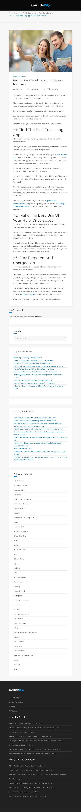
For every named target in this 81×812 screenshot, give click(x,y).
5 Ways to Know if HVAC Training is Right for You (27, 796)
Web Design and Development (24, 655)
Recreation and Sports (21, 614)
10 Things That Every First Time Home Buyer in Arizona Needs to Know (36, 741)
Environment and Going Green (24, 518)
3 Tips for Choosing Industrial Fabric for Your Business (33, 360)
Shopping (17, 637)
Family (16, 522)
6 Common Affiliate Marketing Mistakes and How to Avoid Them (37, 372)
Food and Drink (19, 527)
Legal (15, 564)
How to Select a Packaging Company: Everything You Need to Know (38, 366)
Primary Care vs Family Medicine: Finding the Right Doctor (31, 770)
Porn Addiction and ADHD (23, 449)
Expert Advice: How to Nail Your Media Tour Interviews (34, 369)
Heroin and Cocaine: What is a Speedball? (24, 792)
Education (17, 513)
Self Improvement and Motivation (25, 632)
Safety (16, 628)
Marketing (17, 568)
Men (15, 573)
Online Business (19, 582)
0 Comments (54, 89)
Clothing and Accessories (22, 499)
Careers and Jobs (19, 490)
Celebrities (17, 495)
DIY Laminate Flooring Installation (22, 732)
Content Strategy (15, 697)
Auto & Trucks (18, 481)
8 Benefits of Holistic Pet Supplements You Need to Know (31, 736)
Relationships (18, 619)
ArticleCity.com (14, 13)
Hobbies (16, 545)
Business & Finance (20, 485)
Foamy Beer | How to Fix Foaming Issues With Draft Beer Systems (34, 749)
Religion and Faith (20, 623)
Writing (16, 669)
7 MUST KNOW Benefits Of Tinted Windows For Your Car (31, 783)
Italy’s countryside (28, 294)
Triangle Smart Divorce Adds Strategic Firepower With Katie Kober (38, 429)
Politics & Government (21, 600)
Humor (16, 554)
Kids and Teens (19, 559)
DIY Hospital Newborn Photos (21, 745)
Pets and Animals (19, 591)
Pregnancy (17, 605)
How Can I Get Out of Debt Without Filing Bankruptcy (33, 380)
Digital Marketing (16, 702)
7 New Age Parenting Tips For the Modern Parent (28, 766)
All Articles (13, 711)
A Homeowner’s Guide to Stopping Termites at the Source (35, 420)
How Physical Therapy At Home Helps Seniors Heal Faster (35, 418)
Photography (18, 596)
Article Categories (29, 13)
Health (16, 541)
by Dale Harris (33, 89)
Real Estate (17, 609)
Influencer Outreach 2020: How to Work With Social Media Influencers (35, 728)
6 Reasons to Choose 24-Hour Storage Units (26, 723)
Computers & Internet (21, 504)
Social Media (18, 646)
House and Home (20, 550)
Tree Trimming (15, 779)
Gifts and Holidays (20, 536)
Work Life (17, 665)
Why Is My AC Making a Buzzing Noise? (28, 357)
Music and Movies (20, 577)
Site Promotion (19, 642)
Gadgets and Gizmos (21, 531)
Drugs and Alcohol (20, 508)
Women (16, 660)
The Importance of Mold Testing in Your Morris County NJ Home (33, 754)
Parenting (17, 587)
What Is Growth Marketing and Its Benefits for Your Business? (32, 787)
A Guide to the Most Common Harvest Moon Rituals (32, 363)
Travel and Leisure (46, 13)
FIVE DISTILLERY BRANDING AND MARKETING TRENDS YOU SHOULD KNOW (38, 774)
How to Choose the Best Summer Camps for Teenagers (34, 383)
